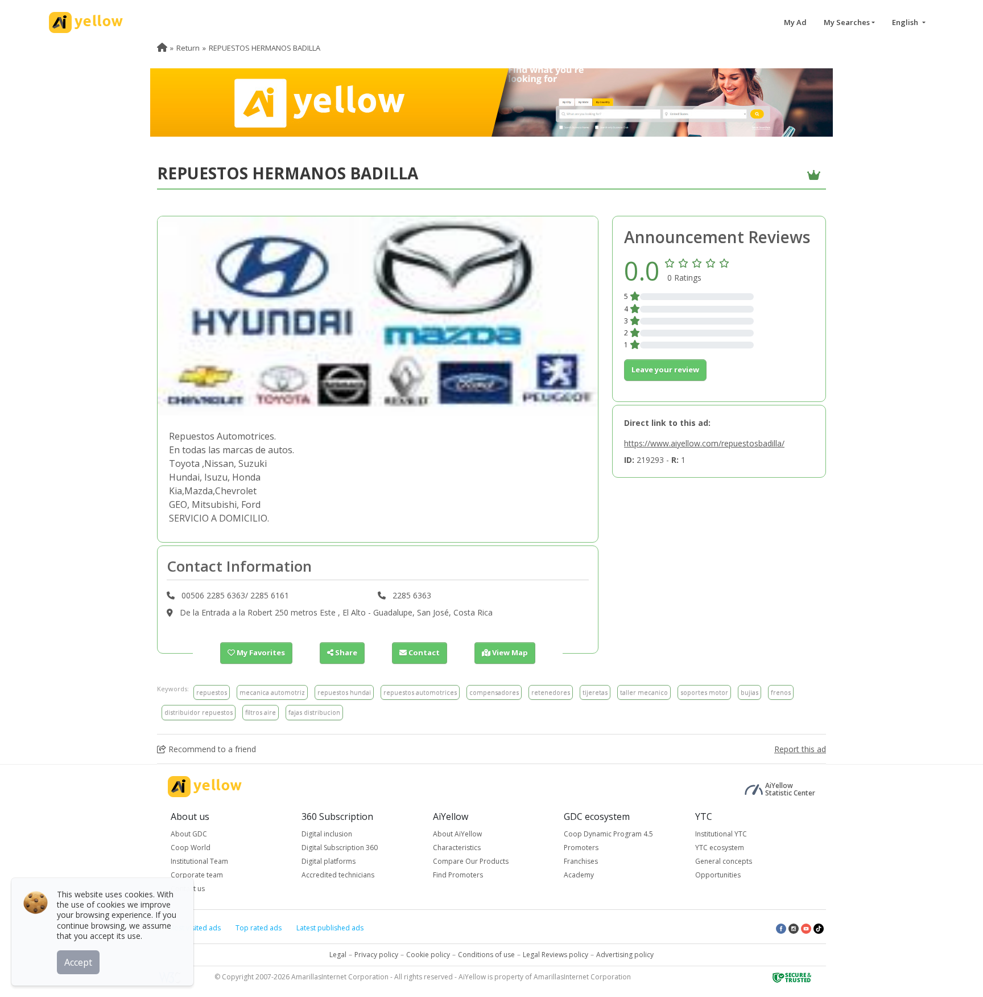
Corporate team (197, 875)
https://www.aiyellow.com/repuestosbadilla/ (704, 443)
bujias (749, 692)
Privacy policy (376, 954)
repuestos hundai (344, 692)
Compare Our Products (471, 861)
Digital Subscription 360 (339, 847)
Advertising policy (625, 954)
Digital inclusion (326, 834)
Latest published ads (330, 928)
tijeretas (595, 692)
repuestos (211, 692)
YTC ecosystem (719, 847)
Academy (579, 875)
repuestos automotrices (420, 692)
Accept (78, 962)
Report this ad (800, 749)
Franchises (581, 861)
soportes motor (704, 692)
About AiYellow (457, 834)
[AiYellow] (205, 786)
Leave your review (665, 369)
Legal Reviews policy (555, 954)
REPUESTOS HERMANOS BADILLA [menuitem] (264, 48)
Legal (337, 954)
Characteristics (457, 847)
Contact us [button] (188, 888)
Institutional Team (199, 861)
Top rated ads (259, 928)
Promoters (581, 847)
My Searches (847, 22)
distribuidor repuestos (198, 712)
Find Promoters (458, 875)
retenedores (550, 692)
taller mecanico (644, 692)
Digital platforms (328, 861)
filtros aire (260, 712)
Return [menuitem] (188, 48)
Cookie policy (428, 954)
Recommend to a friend (211, 749)
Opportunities (718, 875)
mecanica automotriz (272, 692)
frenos (781, 692)
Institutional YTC (721, 834)
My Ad (795, 22)
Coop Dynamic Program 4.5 (608, 834)
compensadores (494, 692)
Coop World (190, 847)
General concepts (723, 861)
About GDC (189, 834)
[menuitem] (162, 48)
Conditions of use (486, 954)
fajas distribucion (314, 712)
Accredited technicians (337, 875)
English (906, 22)
